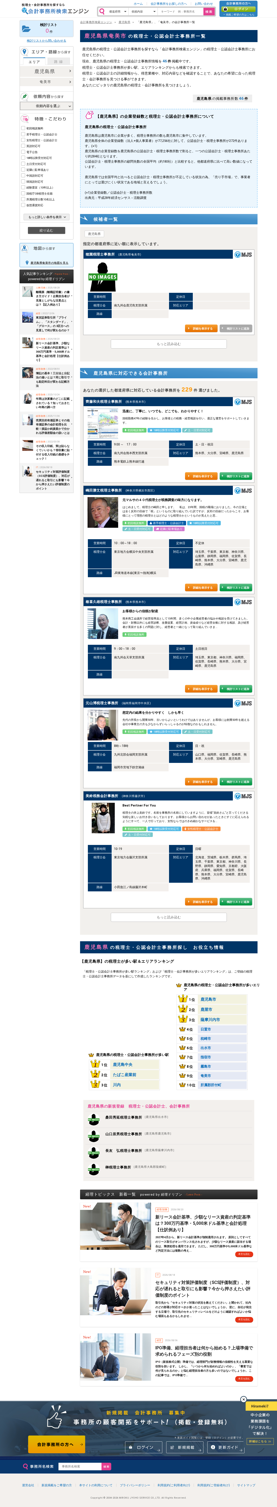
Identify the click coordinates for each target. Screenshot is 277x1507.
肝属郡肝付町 (211, 1085)
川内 (117, 1084)
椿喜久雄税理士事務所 (104, 602)
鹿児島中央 (122, 1064)
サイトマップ (246, 1485)
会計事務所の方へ (56, 1444)
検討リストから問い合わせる (46, 40)
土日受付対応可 (36, 164)
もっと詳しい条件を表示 (45, 217)
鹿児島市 (208, 999)
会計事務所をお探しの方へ (169, 3)
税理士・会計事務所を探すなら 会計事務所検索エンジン (55, 8)
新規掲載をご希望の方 (57, 1485)
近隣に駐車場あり (37, 169)
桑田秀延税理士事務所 (136, 1117)
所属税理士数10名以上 (40, 199)
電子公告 (32, 152)
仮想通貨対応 (34, 205)
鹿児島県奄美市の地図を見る (50, 263)
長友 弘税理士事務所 (139, 1150)
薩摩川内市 (210, 1019)
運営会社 (28, 1485)
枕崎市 (206, 1038)
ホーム (138, 3)
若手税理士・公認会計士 (41, 134)
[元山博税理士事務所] (102, 725)
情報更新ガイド (226, 1447)
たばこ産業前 (124, 1074)
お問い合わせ (204, 3)
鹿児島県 (44, 71)
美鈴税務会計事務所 (102, 796)
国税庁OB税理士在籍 (39, 193)
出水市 (206, 1048)
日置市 (206, 1029)
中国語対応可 (34, 175)
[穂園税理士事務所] (102, 276)
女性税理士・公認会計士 (41, 140)
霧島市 (206, 1066)
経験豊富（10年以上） (40, 187)
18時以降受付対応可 (39, 158)
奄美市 (45, 82)
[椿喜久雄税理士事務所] (102, 623)
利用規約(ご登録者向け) (213, 1485)
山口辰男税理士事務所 (138, 1134)
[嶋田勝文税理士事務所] (102, 512)
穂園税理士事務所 (100, 254)
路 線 (58, 62)
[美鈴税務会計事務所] (102, 818)
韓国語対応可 (34, 181)
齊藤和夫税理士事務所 (104, 401)
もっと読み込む (169, 344)
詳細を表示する (203, 328)
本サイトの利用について (96, 1485)
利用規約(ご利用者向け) (174, 1485)
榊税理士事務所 (135, 1167)
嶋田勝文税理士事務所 (104, 490)
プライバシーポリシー (135, 1485)
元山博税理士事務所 (102, 703)
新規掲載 (184, 1447)
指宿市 (206, 1057)
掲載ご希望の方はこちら (240, 14)
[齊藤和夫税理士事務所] (102, 423)
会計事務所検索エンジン (96, 22)
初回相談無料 (34, 128)
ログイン (238, 9)
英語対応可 (33, 146)
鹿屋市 (206, 1009)
